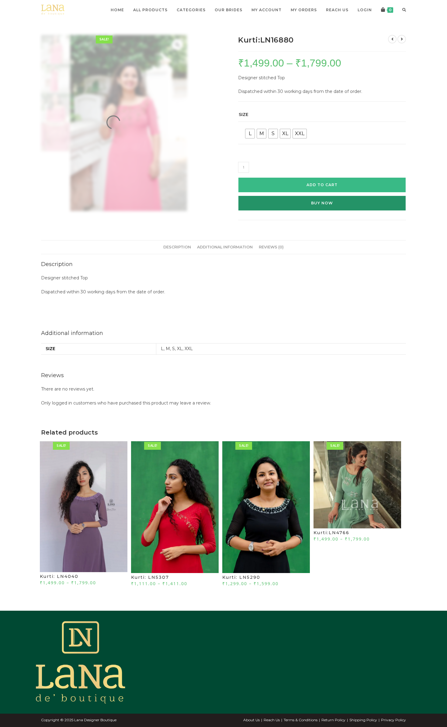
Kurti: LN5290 (241, 577)
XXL (189, 348)
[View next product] (401, 39)
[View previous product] (392, 39)
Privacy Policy (393, 720)
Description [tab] (177, 247)
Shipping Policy (363, 720)
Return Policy (333, 720)
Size (243, 114)
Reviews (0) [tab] (271, 247)
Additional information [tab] (225, 247)
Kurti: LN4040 (59, 576)
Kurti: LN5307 (150, 577)
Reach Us (272, 720)
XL (179, 348)
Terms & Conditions (300, 720)
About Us (251, 720)
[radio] (250, 133)
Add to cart (322, 185)
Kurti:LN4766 (331, 532)
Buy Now (322, 203)
